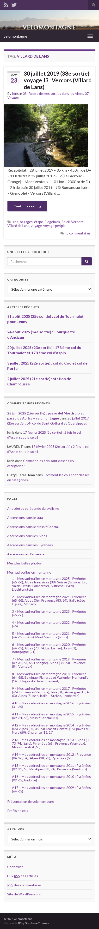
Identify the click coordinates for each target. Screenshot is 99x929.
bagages (26, 222)
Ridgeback (52, 222)
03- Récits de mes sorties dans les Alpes (53, 93)
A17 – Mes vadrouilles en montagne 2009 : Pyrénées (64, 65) (51, 789)
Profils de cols (17, 811)
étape (38, 222)
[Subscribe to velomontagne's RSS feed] (6, 3)
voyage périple (54, 226)
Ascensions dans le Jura (25, 517)
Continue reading (27, 206)
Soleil (66, 222)
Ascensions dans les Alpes (27, 536)
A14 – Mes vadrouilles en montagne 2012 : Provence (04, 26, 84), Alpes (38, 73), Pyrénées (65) (51, 756)
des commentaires (24, 885)
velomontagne (15, 36)
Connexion (15, 867)
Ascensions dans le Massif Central (33, 527)
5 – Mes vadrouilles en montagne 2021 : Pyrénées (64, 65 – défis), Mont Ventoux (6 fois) (49, 635)
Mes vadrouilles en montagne (29, 572)
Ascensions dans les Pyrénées (30, 545)
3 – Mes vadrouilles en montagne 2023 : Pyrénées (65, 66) (49, 613)
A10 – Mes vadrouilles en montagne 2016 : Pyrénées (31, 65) (51, 705)
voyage (36, 226)
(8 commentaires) (79, 233)
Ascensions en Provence (25, 554)
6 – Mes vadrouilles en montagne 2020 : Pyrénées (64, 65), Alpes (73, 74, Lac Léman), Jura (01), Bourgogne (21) (49, 648)
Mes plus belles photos (24, 563)
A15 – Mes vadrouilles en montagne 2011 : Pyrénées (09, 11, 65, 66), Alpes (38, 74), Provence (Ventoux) (51, 767)
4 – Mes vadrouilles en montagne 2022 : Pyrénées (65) (49, 624)
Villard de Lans (18, 226)
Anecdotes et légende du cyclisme (33, 508)
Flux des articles (22, 876)
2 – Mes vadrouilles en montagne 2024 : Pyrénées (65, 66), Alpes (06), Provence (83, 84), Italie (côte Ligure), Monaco (49, 600)
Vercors (77, 222)
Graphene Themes (37, 923)
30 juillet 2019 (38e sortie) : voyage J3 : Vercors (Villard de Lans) (58, 80)
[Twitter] (14, 3)
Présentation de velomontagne (30, 801)
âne (16, 222)
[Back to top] (88, 918)
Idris (15, 93)
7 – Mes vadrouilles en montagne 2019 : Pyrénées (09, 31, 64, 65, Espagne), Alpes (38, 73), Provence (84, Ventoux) (49, 662)
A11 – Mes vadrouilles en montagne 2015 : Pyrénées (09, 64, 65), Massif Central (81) (51, 716)
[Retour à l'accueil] (49, 20)
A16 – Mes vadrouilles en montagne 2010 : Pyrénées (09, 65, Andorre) (51, 778)
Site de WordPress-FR (24, 894)
